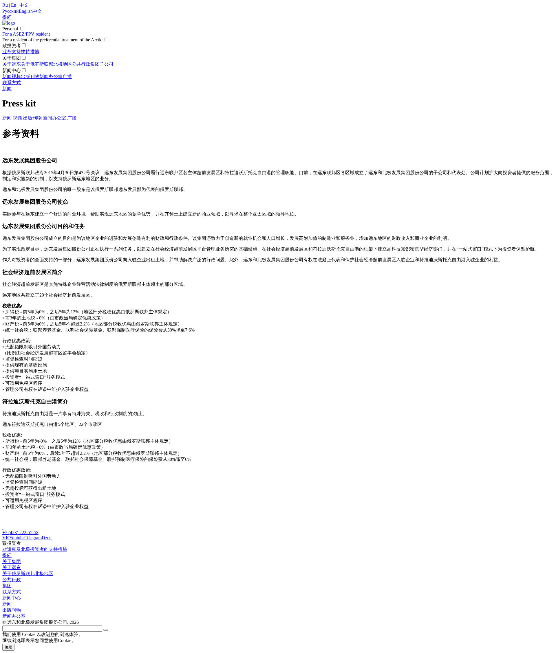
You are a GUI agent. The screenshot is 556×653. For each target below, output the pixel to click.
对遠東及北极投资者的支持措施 (34, 549)
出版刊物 (30, 76)
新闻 (7, 76)
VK (5, 537)
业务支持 (11, 51)
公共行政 (81, 64)
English (26, 11)
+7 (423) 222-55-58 (20, 532)
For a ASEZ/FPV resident (26, 34)
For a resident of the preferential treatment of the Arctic (52, 39)
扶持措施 (30, 51)
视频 (16, 76)
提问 (7, 555)
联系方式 (11, 82)
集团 (95, 64)
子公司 (107, 64)
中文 (37, 11)
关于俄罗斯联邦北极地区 (46, 64)
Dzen (47, 537)
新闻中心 (11, 597)
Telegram (33, 537)
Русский (10, 11)
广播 (67, 76)
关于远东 (11, 64)
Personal (10, 28)
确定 (8, 647)
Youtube (17, 537)
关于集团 (11, 561)
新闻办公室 (51, 76)
